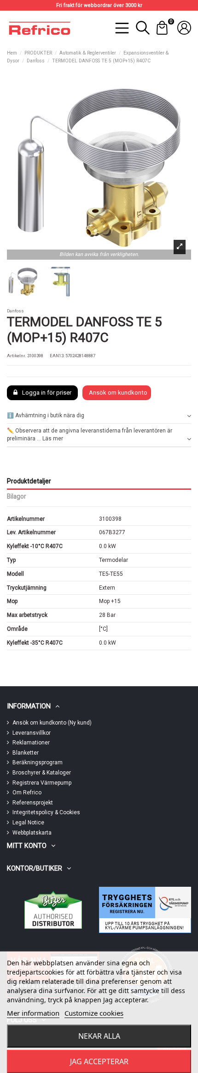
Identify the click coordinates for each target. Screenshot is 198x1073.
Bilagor (16, 496)
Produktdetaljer (29, 481)
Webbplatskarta (32, 832)
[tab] (99, 416)
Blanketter (25, 753)
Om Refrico (26, 792)
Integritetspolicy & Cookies (46, 812)
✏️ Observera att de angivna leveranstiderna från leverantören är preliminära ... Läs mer (89, 434)
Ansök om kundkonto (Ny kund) (52, 722)
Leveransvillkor (31, 733)
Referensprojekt (32, 802)
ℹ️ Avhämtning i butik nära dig (45, 415)
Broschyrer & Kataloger (41, 772)
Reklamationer (31, 742)
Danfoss (15, 310)
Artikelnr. (16, 355)
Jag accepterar (99, 1061)
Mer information (33, 1013)
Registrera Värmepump (41, 783)
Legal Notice (28, 822)
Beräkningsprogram (37, 762)
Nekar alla (99, 1036)
